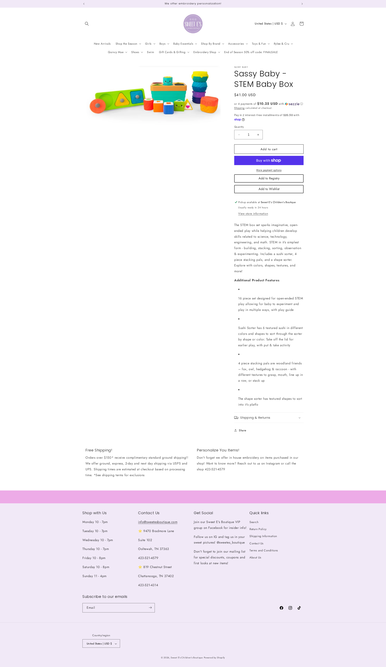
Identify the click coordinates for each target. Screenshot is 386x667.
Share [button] (242, 430)
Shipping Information (263, 536)
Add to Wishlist (269, 189)
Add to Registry (269, 178)
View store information (253, 214)
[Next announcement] (302, 4)
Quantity (239, 127)
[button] (86, 23)
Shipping (239, 108)
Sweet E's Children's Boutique (187, 657)
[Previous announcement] (83, 4)
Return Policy (258, 529)
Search (254, 522)
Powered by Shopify (214, 657)
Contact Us (256, 543)
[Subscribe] (150, 607)
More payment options (268, 170)
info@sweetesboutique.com (157, 522)
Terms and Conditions (263, 550)
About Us (255, 557)
